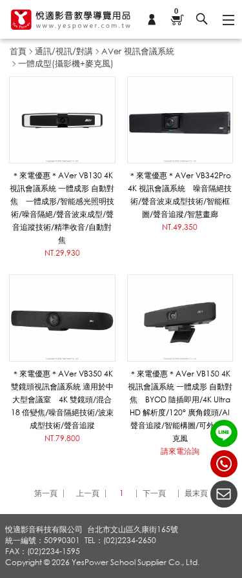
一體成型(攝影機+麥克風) (66, 63)
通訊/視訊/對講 (64, 51)
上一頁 (87, 493)
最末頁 (196, 493)
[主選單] (227, 19)
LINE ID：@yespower (223, 433)
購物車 (176, 12)
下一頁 (154, 493)
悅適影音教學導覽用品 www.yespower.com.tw (71, 19)
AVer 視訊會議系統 (137, 51)
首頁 (18, 51)
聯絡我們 (223, 494)
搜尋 (202, 19)
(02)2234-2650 (223, 463)
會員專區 (151, 19)
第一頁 (45, 493)
